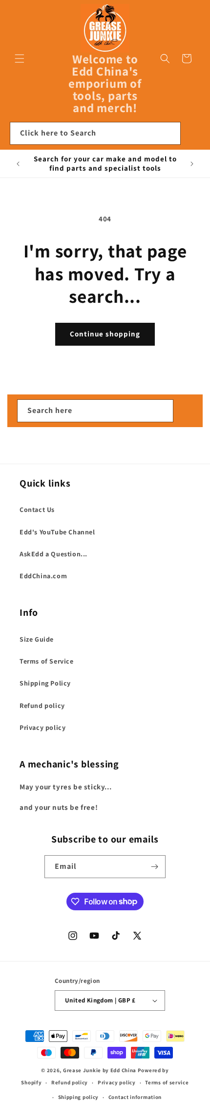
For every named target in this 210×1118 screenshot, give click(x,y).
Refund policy (42, 705)
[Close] (193, 133)
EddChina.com (43, 575)
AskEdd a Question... (53, 553)
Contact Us (37, 509)
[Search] (169, 133)
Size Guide (37, 639)
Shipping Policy (45, 683)
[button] (19, 58)
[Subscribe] (154, 866)
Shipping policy (78, 1097)
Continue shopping (105, 333)
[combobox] (95, 133)
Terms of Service (47, 661)
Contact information (135, 1097)
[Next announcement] (192, 164)
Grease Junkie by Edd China (99, 1070)
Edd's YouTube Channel (57, 532)
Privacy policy (42, 727)
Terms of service (167, 1082)
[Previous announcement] (18, 164)
